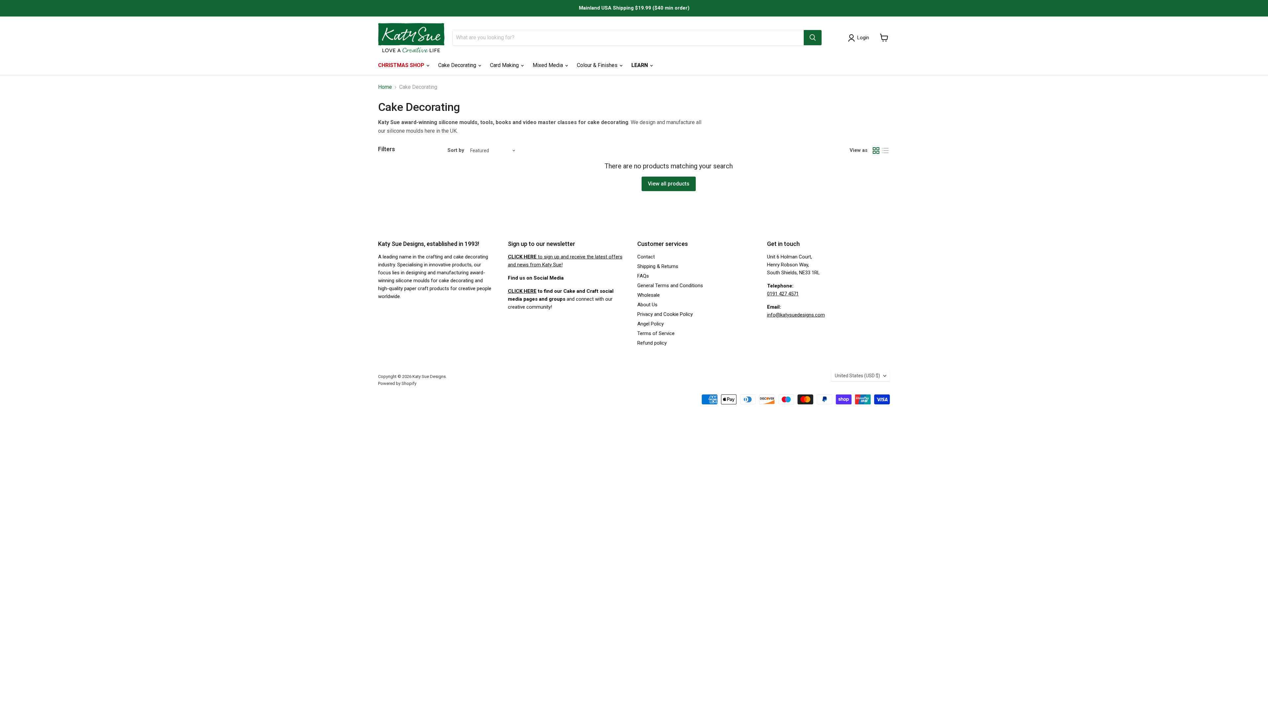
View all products (668, 184)
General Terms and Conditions (670, 286)
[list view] (885, 150)
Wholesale (648, 295)
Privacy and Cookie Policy (665, 314)
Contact (646, 257)
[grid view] (876, 150)
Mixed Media (548, 65)
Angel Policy (650, 324)
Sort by (455, 150)
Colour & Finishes (598, 65)
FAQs (643, 276)
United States (857, 375)
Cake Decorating (457, 65)
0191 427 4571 (783, 294)
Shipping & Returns (657, 266)
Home (385, 87)
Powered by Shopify (397, 383)
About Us (647, 305)
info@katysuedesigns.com (796, 315)
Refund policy (652, 343)
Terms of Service (656, 333)
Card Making (505, 65)
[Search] (813, 37)
